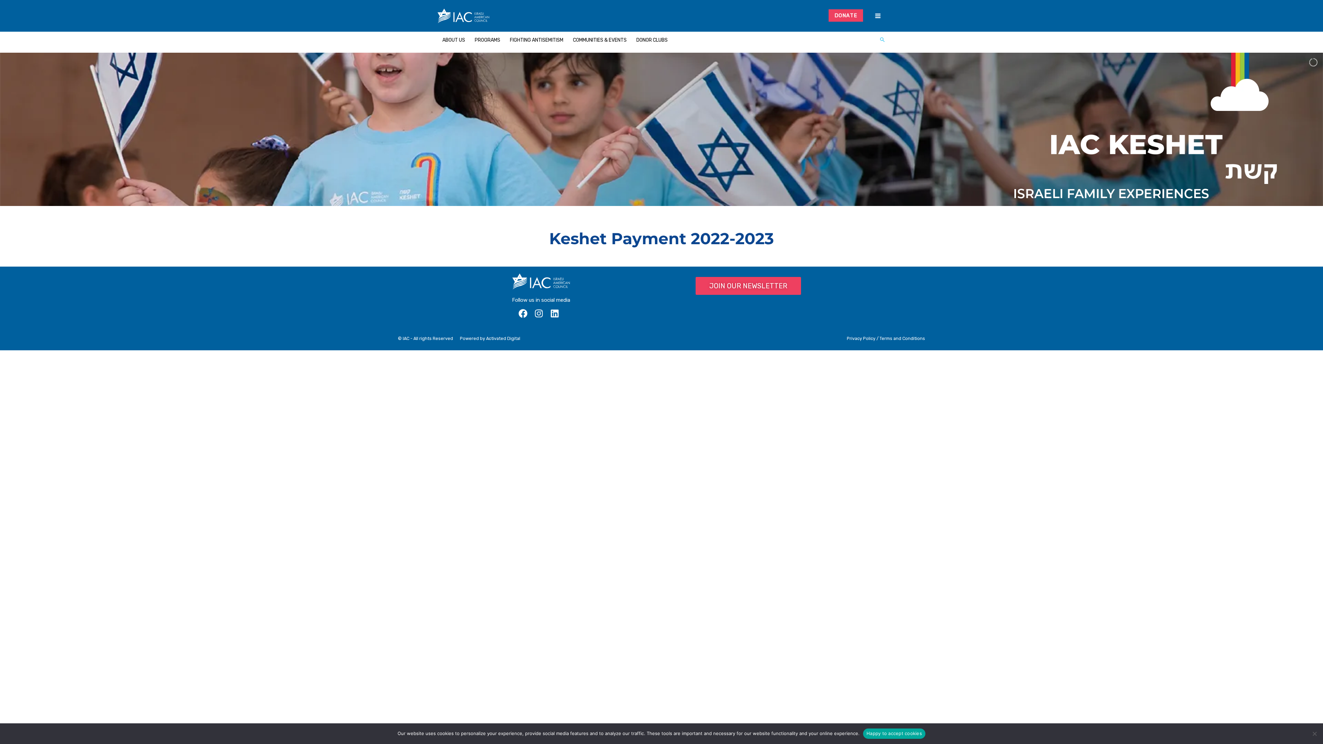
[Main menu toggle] (877, 16)
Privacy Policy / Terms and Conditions (886, 338)
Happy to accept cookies (894, 733)
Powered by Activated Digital (490, 338)
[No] (1314, 733)
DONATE (846, 15)
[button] (882, 40)
